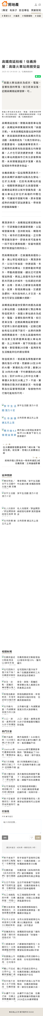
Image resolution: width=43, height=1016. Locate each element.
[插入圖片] (32, 837)
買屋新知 (36, 10)
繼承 (17, 15)
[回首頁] (10, 3)
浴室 (39, 15)
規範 (5, 837)
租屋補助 (28, 15)
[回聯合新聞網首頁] (5, 3)
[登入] (35, 4)
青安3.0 (7, 15)
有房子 (13, 10)
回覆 (38, 837)
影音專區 (24, 10)
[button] (39, 4)
